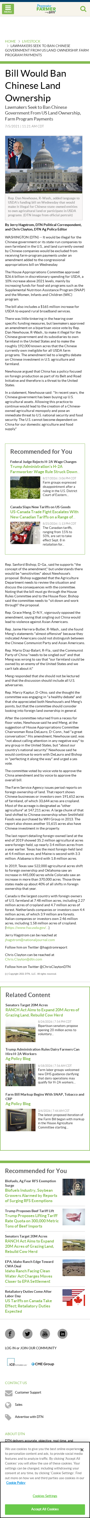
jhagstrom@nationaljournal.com (30, 940)
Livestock (31, 41)
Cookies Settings (45, 1496)
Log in (10, 1348)
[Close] (82, 1449)
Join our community (38, 1348)
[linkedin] (63, 1334)
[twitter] (27, 1334)
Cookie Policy (16, 1483)
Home (10, 41)
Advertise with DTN (29, 1417)
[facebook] (10, 1334)
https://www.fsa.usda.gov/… (27, 928)
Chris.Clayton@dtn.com (23, 959)
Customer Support (28, 1392)
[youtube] (45, 1334)
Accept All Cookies (44, 1509)
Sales (18, 1404)
